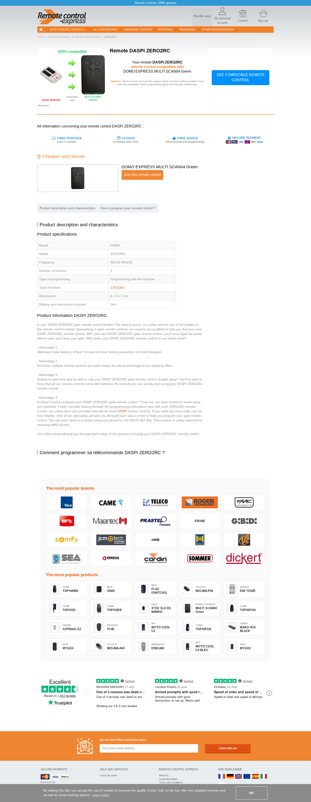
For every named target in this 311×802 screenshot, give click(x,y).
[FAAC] (244, 502)
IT (264, 776)
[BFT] (67, 521)
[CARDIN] (155, 558)
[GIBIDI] (244, 521)
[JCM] (111, 540)
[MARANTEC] (111, 521)
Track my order (108, 775)
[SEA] (67, 558)
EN (247, 776)
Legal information (168, 779)
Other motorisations (218, 29)
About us (164, 775)
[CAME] (111, 502)
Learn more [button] (100, 795)
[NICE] (67, 502)
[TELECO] (155, 502)
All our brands (105, 29)
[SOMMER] (200, 558)
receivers (187, 29)
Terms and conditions (171, 782)
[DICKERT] (244, 558)
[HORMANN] (200, 540)
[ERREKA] (111, 558)
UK (238, 776)
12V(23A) (117, 287)
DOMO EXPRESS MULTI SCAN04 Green (160, 167)
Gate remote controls (67, 29)
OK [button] (251, 793)
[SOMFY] (67, 540)
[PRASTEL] (155, 521)
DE (230, 776)
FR (221, 776)
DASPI (122, 411)
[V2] (244, 540)
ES (255, 776)
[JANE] (155, 540)
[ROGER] (200, 502)
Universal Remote (138, 29)
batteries (165, 29)
